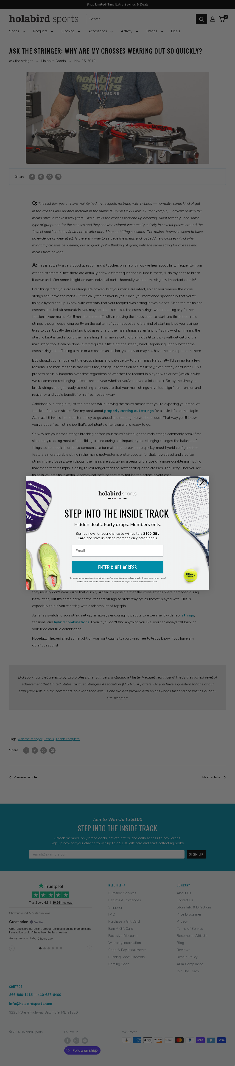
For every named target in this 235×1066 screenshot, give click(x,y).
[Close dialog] (202, 483)
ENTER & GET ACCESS (117, 567)
